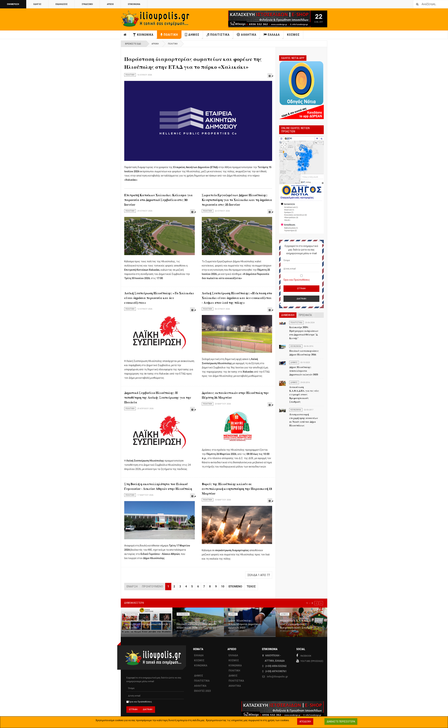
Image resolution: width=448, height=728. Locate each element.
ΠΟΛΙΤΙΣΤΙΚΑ (220, 34)
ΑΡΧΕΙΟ (110, 4)
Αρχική (155, 44)
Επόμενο (235, 586)
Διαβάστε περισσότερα (341, 721)
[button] (316, 603)
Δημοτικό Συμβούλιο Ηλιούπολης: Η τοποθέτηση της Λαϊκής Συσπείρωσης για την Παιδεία (157, 397)
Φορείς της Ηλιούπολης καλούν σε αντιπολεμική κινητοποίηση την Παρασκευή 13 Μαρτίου (237, 488)
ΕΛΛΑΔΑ (274, 34)
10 (222, 586)
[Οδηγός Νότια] (301, 89)
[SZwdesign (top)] (258, 19)
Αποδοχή (305, 721)
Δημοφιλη (287, 315)
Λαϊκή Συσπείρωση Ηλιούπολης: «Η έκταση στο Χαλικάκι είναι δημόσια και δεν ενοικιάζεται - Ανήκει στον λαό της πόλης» (237, 298)
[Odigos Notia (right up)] (301, 185)
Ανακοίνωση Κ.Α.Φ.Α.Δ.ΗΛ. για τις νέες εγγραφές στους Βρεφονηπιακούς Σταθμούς (304, 394)
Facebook (305, 656)
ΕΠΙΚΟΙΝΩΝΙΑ (134, 4)
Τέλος (251, 586)
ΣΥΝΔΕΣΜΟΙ (87, 4)
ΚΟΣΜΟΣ (293, 34)
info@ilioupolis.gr (277, 676)
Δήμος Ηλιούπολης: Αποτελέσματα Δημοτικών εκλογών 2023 (303, 371)
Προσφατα (305, 315)
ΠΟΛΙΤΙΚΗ (171, 34)
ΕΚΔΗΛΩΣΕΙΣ (61, 4)
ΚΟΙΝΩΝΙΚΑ (145, 34)
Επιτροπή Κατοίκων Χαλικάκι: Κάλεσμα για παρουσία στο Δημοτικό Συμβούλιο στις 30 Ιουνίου (158, 200)
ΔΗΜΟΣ (193, 34)
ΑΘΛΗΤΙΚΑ (248, 34)
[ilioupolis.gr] (156, 19)
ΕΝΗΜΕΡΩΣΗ (13, 4)
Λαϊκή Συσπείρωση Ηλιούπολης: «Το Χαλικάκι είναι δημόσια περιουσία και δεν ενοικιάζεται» (159, 298)
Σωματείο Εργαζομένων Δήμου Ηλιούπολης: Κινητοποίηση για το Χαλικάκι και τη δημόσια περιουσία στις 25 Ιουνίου (237, 200)
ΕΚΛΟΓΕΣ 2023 (202, 690)
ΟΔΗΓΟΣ (37, 4)
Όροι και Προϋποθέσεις (297, 279)
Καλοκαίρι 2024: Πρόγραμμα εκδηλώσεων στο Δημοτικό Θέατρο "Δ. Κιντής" (146, 624)
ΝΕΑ (125, 34)
